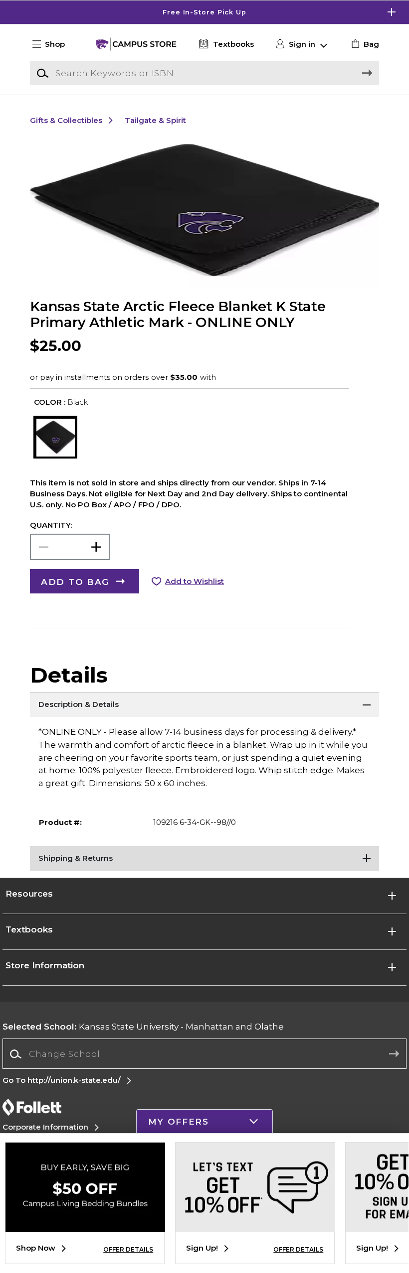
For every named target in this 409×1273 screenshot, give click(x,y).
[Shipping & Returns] (204, 858)
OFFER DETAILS (128, 1249)
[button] (204, 12)
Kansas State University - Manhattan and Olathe (143, 1026)
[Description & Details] (204, 704)
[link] (364, 44)
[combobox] (204, 1054)
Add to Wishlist (194, 581)
